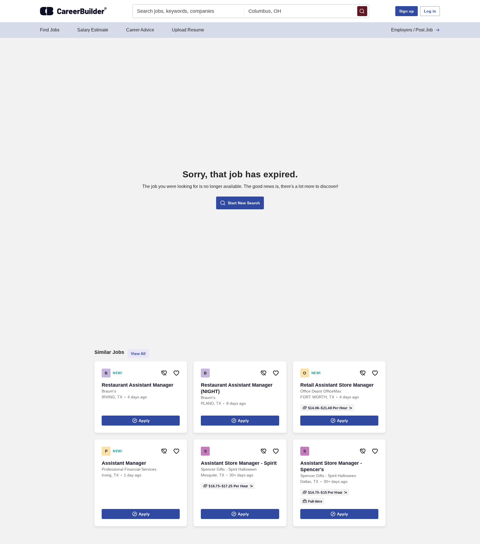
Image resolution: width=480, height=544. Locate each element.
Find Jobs (49, 30)
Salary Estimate (92, 30)
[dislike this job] (164, 373)
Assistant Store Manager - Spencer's (331, 466)
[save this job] (176, 373)
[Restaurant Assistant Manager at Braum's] (140, 397)
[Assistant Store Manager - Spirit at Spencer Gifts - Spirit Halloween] (240, 483)
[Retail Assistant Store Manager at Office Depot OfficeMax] (339, 397)
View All (138, 353)
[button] (362, 11)
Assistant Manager (124, 463)
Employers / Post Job (412, 30)
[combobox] (188, 11)
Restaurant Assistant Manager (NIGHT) (236, 388)
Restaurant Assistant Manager (137, 385)
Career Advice (140, 30)
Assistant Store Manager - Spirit (239, 463)
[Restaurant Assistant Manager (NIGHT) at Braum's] (240, 397)
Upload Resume (188, 30)
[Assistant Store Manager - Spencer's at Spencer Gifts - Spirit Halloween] (339, 483)
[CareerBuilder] (73, 11)
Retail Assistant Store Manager (337, 385)
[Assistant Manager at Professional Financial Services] (140, 483)
